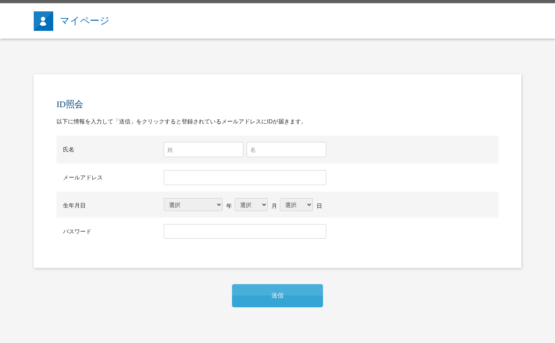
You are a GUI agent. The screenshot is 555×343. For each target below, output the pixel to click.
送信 (277, 295)
